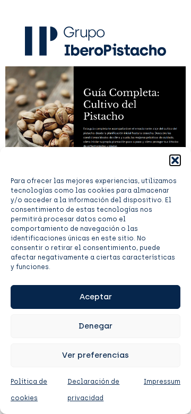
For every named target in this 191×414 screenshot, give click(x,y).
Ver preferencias (95, 355)
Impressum (162, 381)
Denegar (95, 326)
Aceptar (96, 296)
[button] (175, 160)
